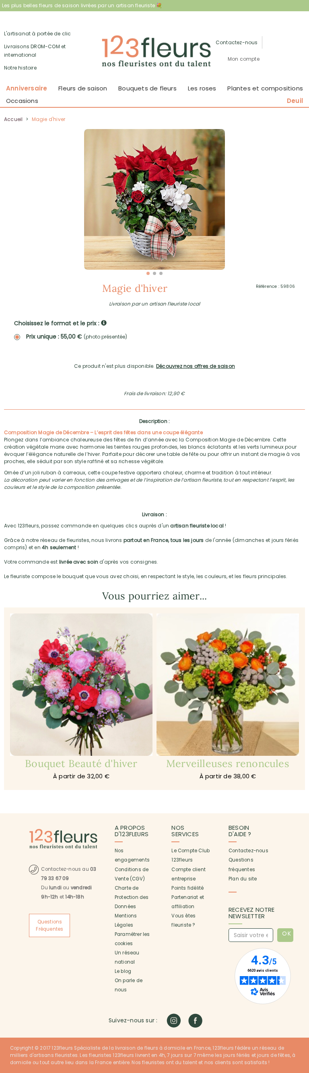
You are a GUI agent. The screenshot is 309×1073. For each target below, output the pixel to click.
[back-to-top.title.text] (299, 995)
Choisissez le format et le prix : (57, 323)
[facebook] (195, 1020)
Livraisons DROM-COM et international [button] (35, 51)
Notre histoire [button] (20, 67)
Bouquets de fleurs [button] (147, 88)
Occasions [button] (22, 100)
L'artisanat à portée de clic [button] (37, 33)
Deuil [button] (295, 100)
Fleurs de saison (82, 88)
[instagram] (174, 1020)
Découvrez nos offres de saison (195, 366)
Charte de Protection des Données (132, 897)
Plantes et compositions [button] (265, 88)
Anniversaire (26, 88)
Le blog (123, 971)
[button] (244, 59)
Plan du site (243, 879)
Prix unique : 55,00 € (76, 337)
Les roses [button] (202, 88)
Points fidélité (187, 888)
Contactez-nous (248, 850)
